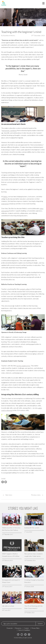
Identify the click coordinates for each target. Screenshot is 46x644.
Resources (18, 628)
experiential (5, 204)
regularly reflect (25, 289)
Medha (5, 196)
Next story (7, 495)
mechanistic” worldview (9, 130)
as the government (35, 468)
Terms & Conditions (24, 630)
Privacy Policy (35, 628)
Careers (26, 628)
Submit (40, 623)
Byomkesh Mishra (9, 35)
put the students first (23, 366)
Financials (10, 628)
